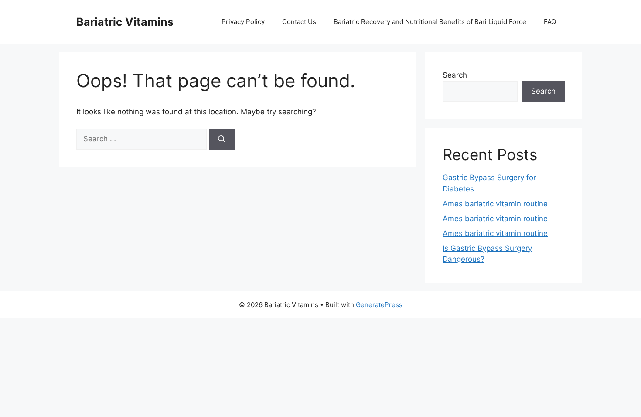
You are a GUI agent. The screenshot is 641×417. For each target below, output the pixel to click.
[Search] (222, 139)
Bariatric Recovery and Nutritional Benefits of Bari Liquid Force (430, 21)
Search (455, 75)
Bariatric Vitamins (125, 21)
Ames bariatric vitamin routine (495, 203)
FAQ (550, 21)
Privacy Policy (243, 21)
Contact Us (299, 21)
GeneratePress (379, 305)
